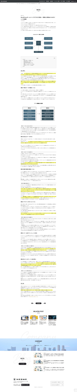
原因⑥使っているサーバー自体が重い (29, 65)
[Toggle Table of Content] (54, 58)
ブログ (19, 3)
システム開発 (68, 1)
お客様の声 (51, 1)
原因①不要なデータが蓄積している (28, 60)
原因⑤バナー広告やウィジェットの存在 (29, 64)
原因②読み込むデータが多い (27, 61)
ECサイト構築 (63, 1)
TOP (17, 3)
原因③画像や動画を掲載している (28, 62)
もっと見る (22, 363)
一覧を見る (38, 303)
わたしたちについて (42, 1)
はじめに (24, 59)
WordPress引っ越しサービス (33, 296)
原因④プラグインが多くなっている (28, 63)
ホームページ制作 (56, 1)
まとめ (24, 66)
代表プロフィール (48, 345)
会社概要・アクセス (39, 345)
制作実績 (47, 1)
